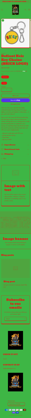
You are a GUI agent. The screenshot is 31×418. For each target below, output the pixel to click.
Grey (4, 83)
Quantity (3, 86)
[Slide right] (19, 50)
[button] (2, 9)
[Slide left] (12, 50)
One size (5, 77)
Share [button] (4, 158)
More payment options (15, 104)
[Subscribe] (24, 319)
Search (5, 359)
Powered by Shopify (19, 415)
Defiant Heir (14, 415)
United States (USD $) (14, 404)
